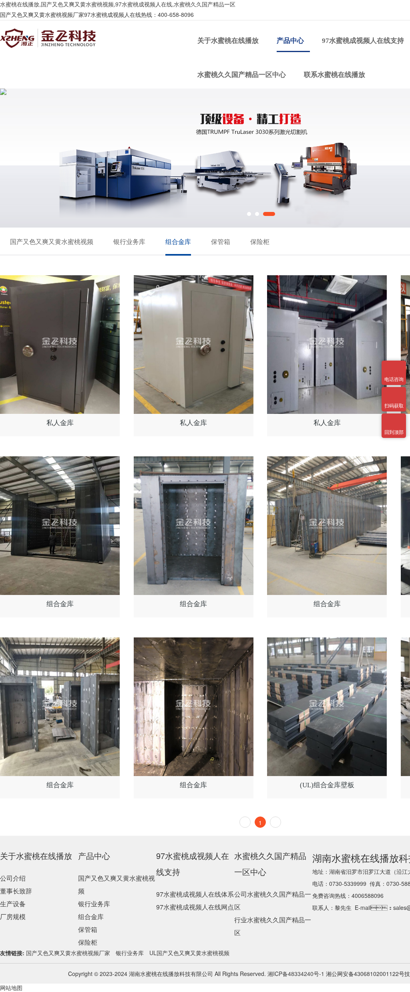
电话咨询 (394, 365)
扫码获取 (394, 392)
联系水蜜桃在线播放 (335, 75)
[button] (253, 214)
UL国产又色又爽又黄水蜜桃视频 (189, 953)
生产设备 (13, 903)
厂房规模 (13, 916)
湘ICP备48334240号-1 (295, 974)
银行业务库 (129, 241)
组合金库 (178, 241)
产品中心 (291, 40)
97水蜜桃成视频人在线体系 (195, 894)
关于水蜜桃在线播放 (228, 40)
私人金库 (60, 423)
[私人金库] (60, 344)
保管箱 (220, 241)
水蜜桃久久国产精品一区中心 (242, 75)
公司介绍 (13, 878)
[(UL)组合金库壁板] (327, 706)
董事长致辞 (16, 890)
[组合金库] (60, 525)
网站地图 (11, 988)
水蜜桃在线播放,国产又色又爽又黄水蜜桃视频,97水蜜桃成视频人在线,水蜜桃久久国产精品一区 (117, 4)
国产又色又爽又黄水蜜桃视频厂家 (68, 953)
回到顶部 (394, 418)
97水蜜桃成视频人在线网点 (195, 906)
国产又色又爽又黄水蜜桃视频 (51, 241)
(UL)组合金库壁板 (327, 785)
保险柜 (259, 241)
